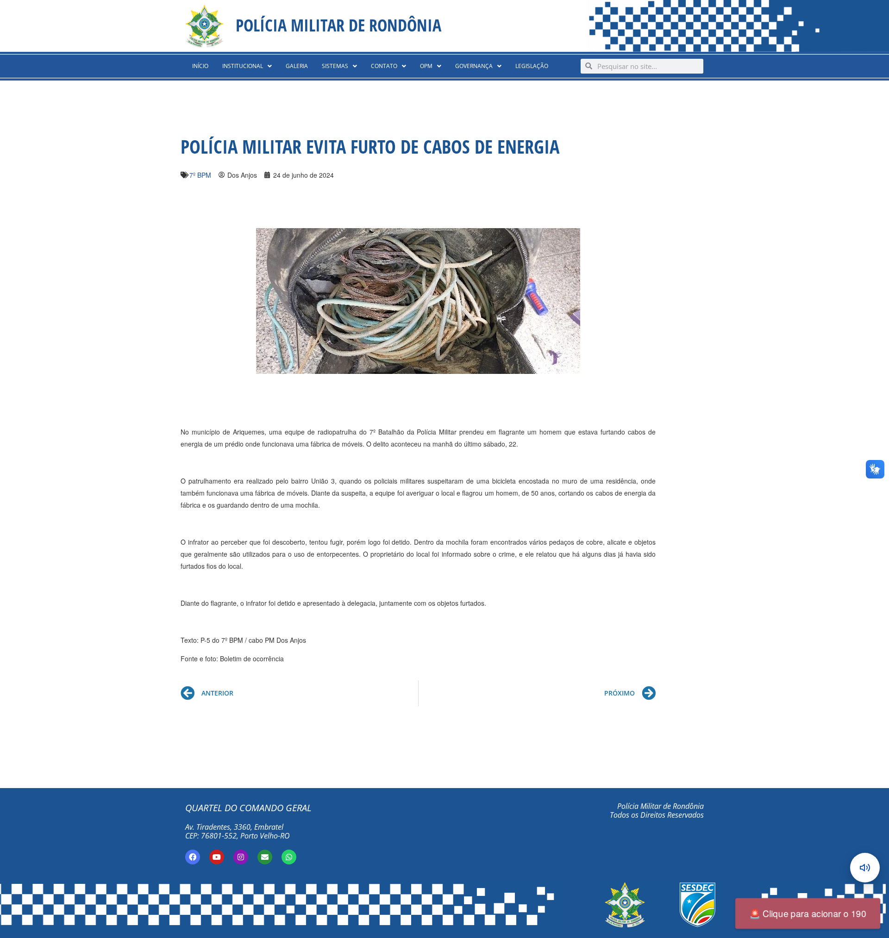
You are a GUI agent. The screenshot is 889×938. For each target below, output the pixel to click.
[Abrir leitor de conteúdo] (865, 867)
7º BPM (200, 175)
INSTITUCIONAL (242, 66)
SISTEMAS (335, 66)
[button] (247, 66)
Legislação (531, 66)
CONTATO (384, 66)
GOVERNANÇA (474, 66)
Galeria (297, 66)
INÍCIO (200, 66)
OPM (426, 66)
